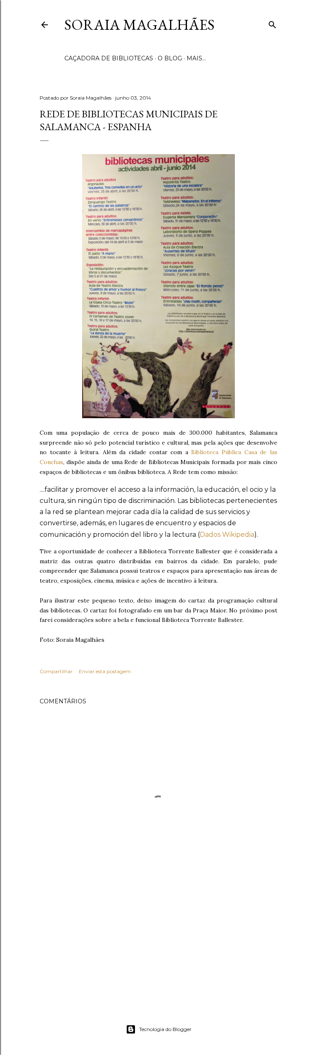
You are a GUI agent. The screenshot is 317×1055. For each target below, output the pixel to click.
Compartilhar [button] (56, 671)
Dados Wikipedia (227, 534)
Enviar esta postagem (105, 671)
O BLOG (170, 58)
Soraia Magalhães (139, 24)
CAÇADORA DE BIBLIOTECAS (108, 58)
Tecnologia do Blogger (165, 1029)
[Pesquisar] (272, 23)
